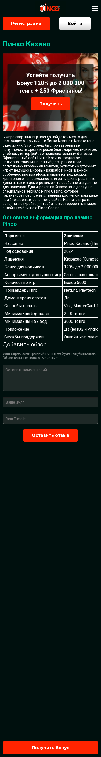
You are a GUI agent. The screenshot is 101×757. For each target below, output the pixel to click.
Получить (50, 103)
